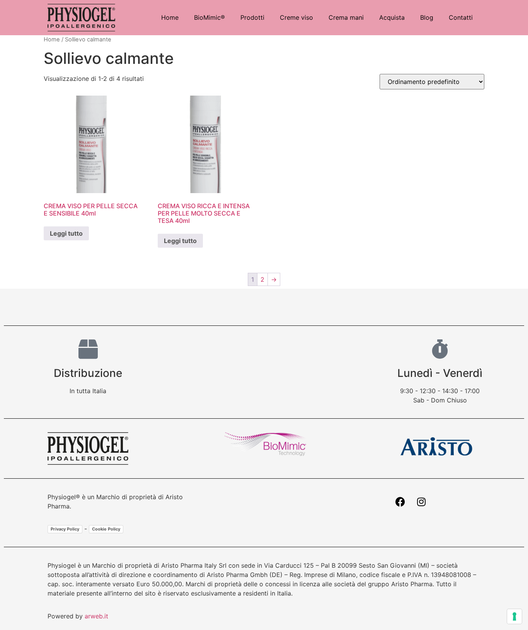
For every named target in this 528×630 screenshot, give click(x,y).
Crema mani (346, 17)
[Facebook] (400, 502)
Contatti (461, 17)
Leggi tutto (66, 233)
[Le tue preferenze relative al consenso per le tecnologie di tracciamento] (514, 616)
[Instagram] (421, 502)
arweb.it (96, 616)
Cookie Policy (106, 529)
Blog (426, 17)
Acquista (392, 17)
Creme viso (296, 17)
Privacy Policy (65, 529)
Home (170, 17)
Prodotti (252, 17)
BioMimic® (209, 17)
